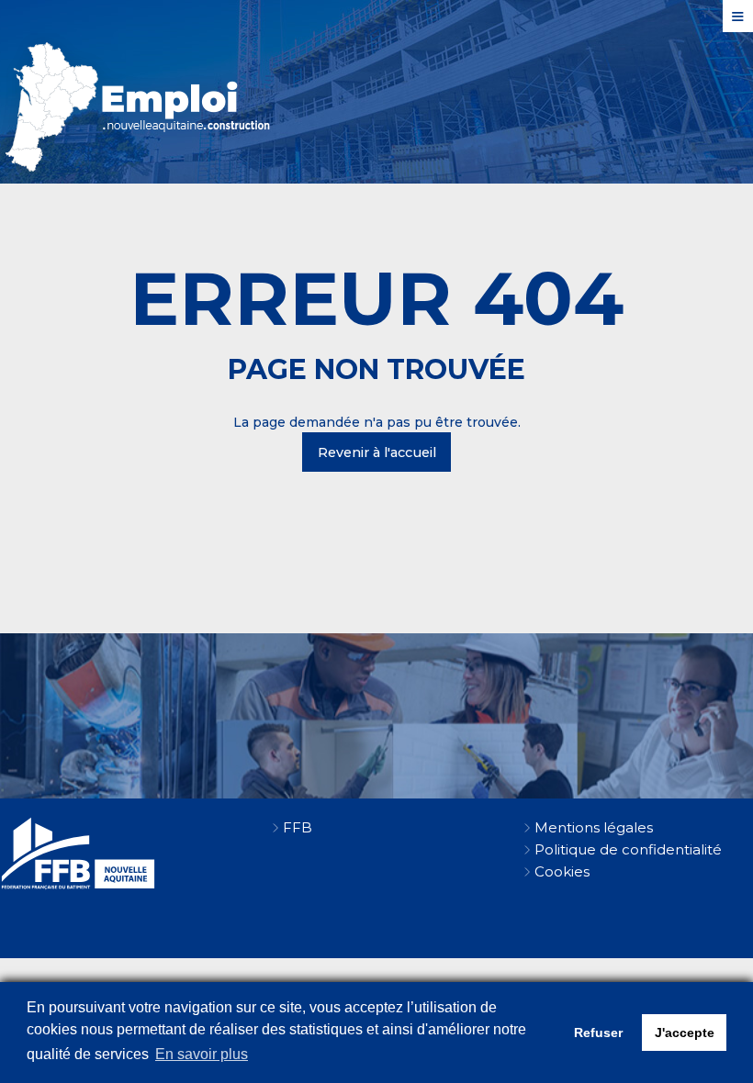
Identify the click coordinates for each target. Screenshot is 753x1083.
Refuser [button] (598, 1032)
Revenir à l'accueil (377, 452)
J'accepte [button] (684, 1032)
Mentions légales (593, 827)
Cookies (562, 871)
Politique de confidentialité (628, 849)
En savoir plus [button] (201, 1054)
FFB (297, 827)
